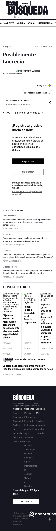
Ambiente (9, 23)
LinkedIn (40, 433)
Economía (29, 421)
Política (28, 413)
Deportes (28, 445)
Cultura (20, 23)
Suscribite (26, 501)
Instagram (41, 425)
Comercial (18, 421)
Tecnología (29, 449)
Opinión (31, 23)
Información (30, 417)
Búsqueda (8, 47)
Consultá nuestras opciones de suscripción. (27, 192)
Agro (26, 433)
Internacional (45, 23)
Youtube (40, 429)
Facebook (40, 421)
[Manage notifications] (49, 519)
